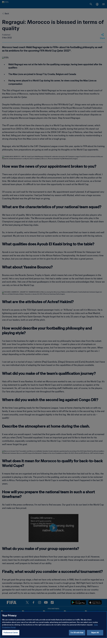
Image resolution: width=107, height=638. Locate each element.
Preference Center (11, 632)
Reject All (95, 632)
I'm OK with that (77, 632)
